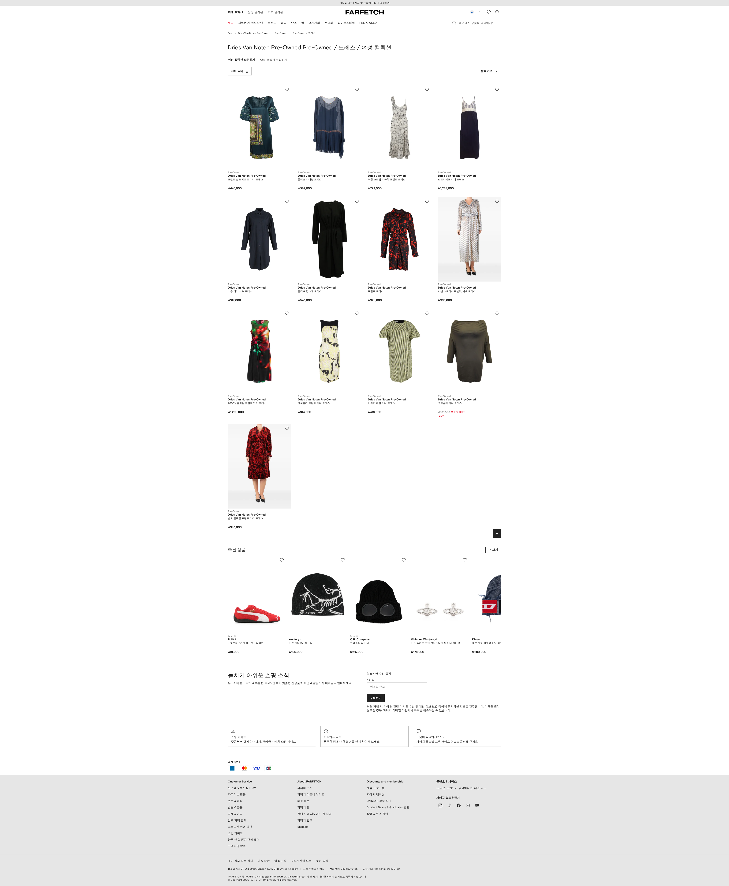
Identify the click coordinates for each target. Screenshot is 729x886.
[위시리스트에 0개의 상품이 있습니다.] (488, 12)
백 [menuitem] (302, 22)
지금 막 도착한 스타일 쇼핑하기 (372, 3)
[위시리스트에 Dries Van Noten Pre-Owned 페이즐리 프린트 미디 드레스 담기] (357, 313)
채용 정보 (303, 800)
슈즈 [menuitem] (294, 22)
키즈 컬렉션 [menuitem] (275, 12)
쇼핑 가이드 (238, 737)
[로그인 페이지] (480, 12)
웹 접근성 (280, 860)
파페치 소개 (304, 787)
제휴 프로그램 (376, 787)
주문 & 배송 (235, 800)
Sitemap (302, 826)
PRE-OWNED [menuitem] (368, 22)
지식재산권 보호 (301, 860)
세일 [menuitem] (231, 22)
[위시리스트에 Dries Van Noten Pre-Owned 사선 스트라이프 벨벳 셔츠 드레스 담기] (497, 201)
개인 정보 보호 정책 (431, 706)
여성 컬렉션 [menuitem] (235, 12)
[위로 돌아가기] (497, 533)
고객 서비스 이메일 (313, 869)
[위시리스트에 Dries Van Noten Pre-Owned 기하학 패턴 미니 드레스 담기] (427, 313)
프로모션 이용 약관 (240, 826)
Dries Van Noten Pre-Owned (253, 33)
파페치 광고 (304, 820)
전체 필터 (237, 71)
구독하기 (375, 698)
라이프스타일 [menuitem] (346, 22)
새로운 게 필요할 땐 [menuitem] (250, 22)
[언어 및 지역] (472, 12)
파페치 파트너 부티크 (310, 794)
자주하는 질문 (333, 737)
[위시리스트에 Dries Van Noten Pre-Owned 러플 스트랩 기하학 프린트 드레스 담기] (427, 89)
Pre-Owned (281, 33)
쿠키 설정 (322, 860)
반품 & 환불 (235, 807)
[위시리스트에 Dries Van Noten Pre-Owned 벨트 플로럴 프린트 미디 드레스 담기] (287, 428)
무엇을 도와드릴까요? (242, 787)
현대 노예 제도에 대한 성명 (314, 813)
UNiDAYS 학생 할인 (379, 800)
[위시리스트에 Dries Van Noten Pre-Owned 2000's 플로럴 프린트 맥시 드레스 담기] (287, 313)
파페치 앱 (303, 807)
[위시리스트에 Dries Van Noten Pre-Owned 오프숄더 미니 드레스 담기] (497, 313)
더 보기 (493, 549)
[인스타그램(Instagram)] (440, 805)
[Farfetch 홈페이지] (365, 12)
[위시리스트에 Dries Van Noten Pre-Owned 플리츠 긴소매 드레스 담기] (357, 201)
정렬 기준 (486, 71)
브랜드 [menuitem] (272, 22)
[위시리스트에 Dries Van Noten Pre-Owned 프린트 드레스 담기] (427, 201)
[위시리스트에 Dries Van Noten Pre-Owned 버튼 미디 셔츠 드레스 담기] (287, 201)
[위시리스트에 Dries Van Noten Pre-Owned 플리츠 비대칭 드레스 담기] (357, 89)
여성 (230, 33)
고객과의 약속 (237, 846)
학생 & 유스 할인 (377, 813)
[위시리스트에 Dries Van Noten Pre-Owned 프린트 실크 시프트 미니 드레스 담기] (287, 89)
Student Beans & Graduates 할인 (388, 807)
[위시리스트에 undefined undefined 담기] (282, 560)
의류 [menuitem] (283, 22)
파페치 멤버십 (376, 794)
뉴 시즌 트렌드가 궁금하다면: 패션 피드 (461, 787)
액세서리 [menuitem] (314, 22)
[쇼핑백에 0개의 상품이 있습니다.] (497, 12)
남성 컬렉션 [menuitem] (255, 12)
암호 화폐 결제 (237, 820)
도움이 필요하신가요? (430, 737)
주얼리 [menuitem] (329, 22)
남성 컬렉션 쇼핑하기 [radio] (273, 60)
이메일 (370, 680)
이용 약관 (263, 860)
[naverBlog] (477, 805)
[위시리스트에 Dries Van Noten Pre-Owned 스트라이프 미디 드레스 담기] (497, 89)
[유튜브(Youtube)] (468, 805)
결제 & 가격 (235, 813)
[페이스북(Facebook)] (458, 805)
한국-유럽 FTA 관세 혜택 (243, 839)
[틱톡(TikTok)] (449, 805)
